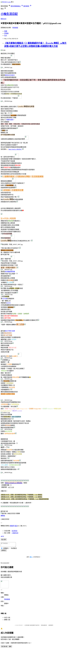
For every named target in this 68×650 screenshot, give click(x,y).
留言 (16, 526)
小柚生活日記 (9, 13)
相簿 (5, 31)
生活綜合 (14, 531)
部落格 (6, 33)
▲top (2, 536)
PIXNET (21, 625)
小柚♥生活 (15, 533)
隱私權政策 (44, 625)
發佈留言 (3, 550)
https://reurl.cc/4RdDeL (15, 149)
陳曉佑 (3, 515)
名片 (5, 35)
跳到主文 (3, 19)
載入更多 (3, 539)
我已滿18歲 (4, 646)
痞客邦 (12, 526)
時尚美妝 (15, 27)
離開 (10, 646)
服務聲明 (51, 625)
